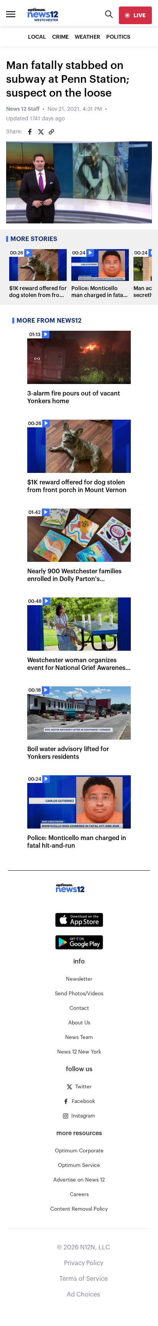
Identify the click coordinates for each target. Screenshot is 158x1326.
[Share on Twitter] (41, 132)
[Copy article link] (51, 132)
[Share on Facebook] (30, 132)
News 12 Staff (23, 109)
